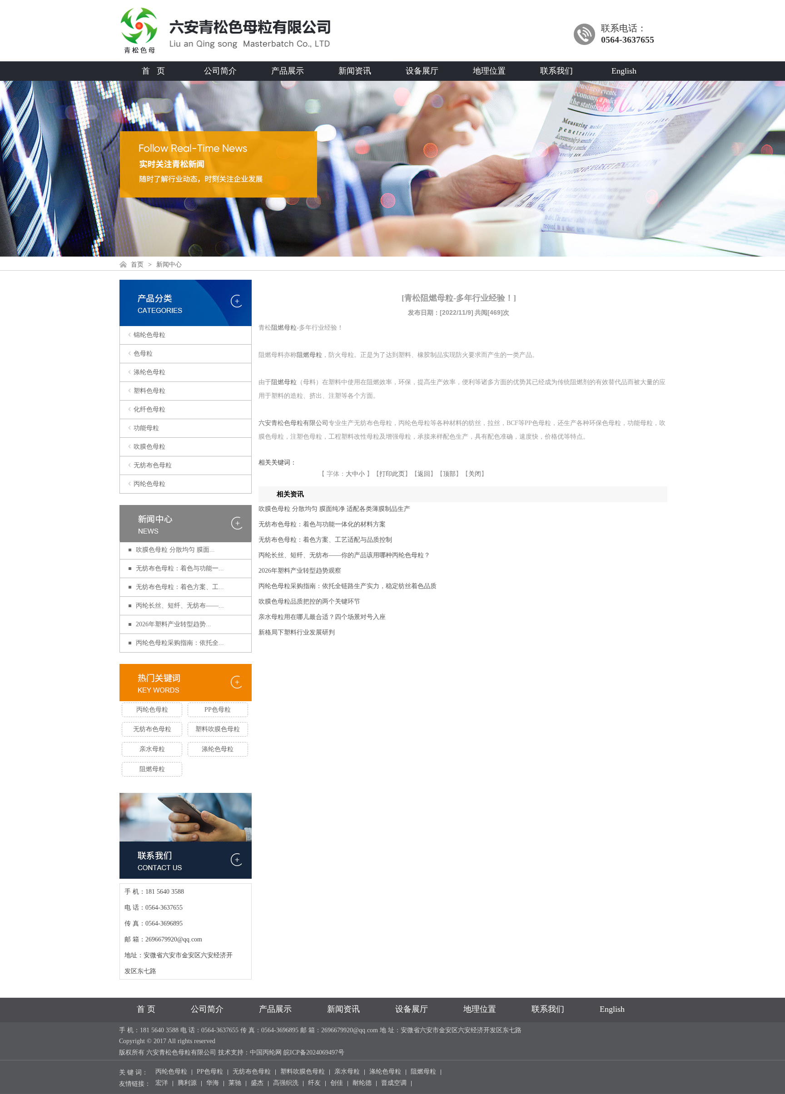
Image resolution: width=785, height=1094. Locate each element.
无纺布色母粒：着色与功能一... (180, 568)
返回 (423, 473)
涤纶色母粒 (149, 372)
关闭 (474, 473)
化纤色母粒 (149, 409)
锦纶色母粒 (149, 335)
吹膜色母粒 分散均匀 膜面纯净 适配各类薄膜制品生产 (334, 508)
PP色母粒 (217, 709)
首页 (137, 264)
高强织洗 (285, 1083)
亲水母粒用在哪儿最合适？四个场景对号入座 (322, 617)
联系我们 (556, 70)
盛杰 (257, 1083)
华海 (212, 1083)
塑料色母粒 (149, 390)
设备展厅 (422, 70)
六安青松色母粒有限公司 (293, 423)
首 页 (153, 70)
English (623, 70)
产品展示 (287, 70)
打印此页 (392, 473)
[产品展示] (185, 320)
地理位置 (489, 70)
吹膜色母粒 (149, 446)
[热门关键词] (185, 683)
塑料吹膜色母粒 (217, 729)
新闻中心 (169, 264)
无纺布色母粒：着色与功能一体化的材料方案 (322, 524)
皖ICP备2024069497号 (313, 1052)
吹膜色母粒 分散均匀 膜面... (175, 549)
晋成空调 (394, 1083)
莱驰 (235, 1083)
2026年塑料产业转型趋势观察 (299, 570)
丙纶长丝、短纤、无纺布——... (180, 605)
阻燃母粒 (152, 769)
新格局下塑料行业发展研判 (296, 632)
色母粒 (143, 353)
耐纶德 (362, 1083)
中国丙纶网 (266, 1052)
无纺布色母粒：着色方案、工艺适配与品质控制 (325, 539)
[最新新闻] (185, 524)
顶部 (449, 473)
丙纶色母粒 (149, 483)
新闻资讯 (354, 70)
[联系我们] (185, 872)
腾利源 (187, 1083)
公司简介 (220, 70)
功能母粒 (146, 428)
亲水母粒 (152, 749)
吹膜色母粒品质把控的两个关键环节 (309, 601)
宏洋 (161, 1083)
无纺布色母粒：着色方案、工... (180, 587)
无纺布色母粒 (153, 465)
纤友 (314, 1083)
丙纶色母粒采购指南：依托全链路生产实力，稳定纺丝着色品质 (347, 586)
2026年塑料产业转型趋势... (173, 624)
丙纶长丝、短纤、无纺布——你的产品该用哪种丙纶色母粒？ (344, 555)
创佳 (336, 1083)
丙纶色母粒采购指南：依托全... (180, 642)
